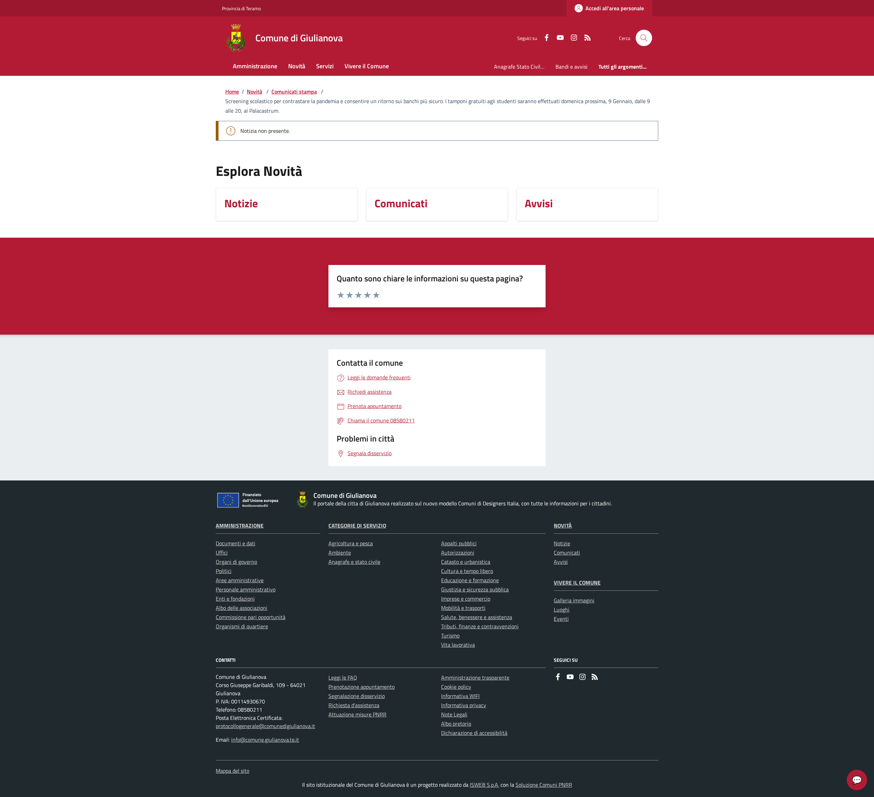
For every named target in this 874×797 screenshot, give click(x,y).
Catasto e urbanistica (465, 562)
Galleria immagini (574, 600)
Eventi (561, 619)
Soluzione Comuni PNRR (544, 785)
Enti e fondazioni (235, 599)
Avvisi (561, 562)
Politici (223, 571)
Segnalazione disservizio (356, 696)
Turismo (450, 635)
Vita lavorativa (458, 645)
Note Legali (454, 714)
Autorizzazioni (457, 552)
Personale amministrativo (246, 589)
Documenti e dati (235, 543)
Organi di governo (236, 562)
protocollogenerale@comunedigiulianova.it (265, 726)
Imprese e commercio (465, 599)
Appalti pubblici (459, 543)
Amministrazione (240, 525)
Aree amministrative (240, 580)
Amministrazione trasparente (475, 677)
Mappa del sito (232, 771)
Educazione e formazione (470, 580)
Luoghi (561, 609)
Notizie (562, 543)
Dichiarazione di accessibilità (474, 733)
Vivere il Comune (577, 582)
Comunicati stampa (294, 91)
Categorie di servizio (357, 525)
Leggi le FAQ (342, 677)
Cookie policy (456, 687)
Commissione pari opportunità (250, 617)
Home (232, 91)
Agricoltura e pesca (350, 543)
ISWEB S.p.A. (484, 785)
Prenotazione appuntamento (361, 687)
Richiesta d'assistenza (353, 705)
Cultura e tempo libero (467, 571)
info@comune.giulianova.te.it (265, 740)
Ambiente (339, 552)
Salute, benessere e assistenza (476, 617)
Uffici (222, 552)
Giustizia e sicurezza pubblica (475, 589)
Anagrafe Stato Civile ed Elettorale (522, 66)
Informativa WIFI (460, 696)
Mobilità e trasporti (463, 608)
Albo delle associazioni (241, 608)
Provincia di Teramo (241, 8)
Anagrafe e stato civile (354, 562)
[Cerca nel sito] (644, 38)
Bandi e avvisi (571, 66)
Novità (254, 91)
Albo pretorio (456, 723)
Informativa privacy (463, 705)
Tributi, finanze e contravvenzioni (480, 626)
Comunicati (567, 552)
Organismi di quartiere (242, 626)
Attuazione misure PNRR (357, 714)
